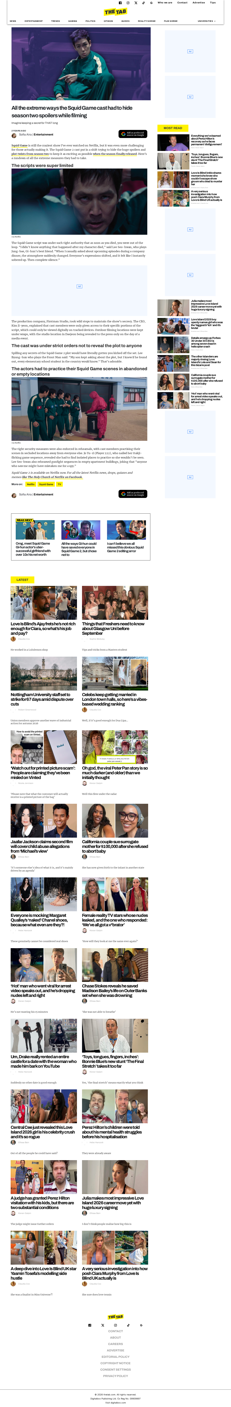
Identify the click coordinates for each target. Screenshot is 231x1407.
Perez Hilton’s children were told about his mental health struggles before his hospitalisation (112, 1132)
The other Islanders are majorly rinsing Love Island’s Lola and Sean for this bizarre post (206, 360)
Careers (115, 1344)
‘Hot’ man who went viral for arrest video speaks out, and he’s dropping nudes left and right (43, 991)
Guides (125, 21)
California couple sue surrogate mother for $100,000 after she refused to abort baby (115, 846)
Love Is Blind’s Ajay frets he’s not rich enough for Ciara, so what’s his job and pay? (43, 628)
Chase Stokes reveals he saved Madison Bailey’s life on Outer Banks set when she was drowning (114, 991)
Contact (182, 2)
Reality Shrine (147, 21)
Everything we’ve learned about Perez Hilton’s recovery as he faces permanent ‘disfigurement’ (206, 140)
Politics (91, 21)
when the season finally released (115, 154)
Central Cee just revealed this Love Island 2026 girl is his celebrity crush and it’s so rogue (43, 1132)
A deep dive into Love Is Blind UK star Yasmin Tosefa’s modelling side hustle (43, 1273)
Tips (213, 2)
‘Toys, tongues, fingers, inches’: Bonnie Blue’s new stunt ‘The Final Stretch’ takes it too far (113, 1061)
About (115, 1337)
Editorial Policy (116, 1356)
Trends (55, 21)
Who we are (165, 2)
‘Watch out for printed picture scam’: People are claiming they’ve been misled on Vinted (43, 773)
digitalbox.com (118, 1402)
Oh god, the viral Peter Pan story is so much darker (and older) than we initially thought (115, 773)
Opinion (108, 21)
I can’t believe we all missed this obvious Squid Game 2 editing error (125, 547)
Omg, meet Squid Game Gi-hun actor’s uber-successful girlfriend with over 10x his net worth (33, 549)
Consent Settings (115, 1369)
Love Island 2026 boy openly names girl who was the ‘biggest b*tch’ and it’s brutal (207, 323)
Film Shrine (171, 21)
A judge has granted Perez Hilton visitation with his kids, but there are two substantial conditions (42, 1203)
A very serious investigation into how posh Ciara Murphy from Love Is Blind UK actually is (115, 1273)
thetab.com (109, 1394)
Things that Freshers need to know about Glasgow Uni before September (113, 628)
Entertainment (34, 21)
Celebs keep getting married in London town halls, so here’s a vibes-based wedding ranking (114, 699)
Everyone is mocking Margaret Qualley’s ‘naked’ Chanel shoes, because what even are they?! (39, 920)
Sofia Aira (25, 134)
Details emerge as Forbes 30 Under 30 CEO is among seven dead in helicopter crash (206, 342)
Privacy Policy (115, 1376)
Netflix (30, 484)
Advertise (199, 2)
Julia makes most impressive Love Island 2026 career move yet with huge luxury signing (113, 1203)
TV (59, 484)
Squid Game (19, 145)
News (13, 21)
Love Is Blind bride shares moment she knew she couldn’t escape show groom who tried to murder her (206, 178)
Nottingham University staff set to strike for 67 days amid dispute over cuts (42, 699)
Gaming (72, 21)
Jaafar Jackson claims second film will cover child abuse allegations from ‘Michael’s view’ (42, 846)
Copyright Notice (115, 1363)
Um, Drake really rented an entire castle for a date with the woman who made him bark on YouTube (43, 1061)
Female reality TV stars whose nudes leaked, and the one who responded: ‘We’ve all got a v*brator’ (115, 920)
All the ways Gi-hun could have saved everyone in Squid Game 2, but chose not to (79, 549)
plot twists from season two (30, 154)
